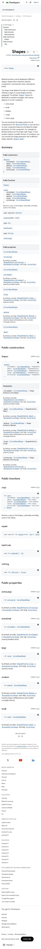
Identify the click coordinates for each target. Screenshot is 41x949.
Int (9, 223)
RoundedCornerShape (11, 264)
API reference (8, 10)
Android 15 (5, 850)
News (3, 783)
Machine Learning (7, 801)
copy (5, 190)
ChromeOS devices (8, 829)
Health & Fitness (6, 804)
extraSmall (8, 275)
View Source (33, 58)
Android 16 (5, 847)
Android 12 (5, 859)
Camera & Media (7, 808)
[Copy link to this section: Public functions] (22, 479)
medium (6, 312)
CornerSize (31, 264)
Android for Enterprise (9, 774)
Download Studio (7, 880)
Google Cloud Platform (9, 924)
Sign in (36, 2)
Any (16, 218)
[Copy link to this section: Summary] (14, 147)
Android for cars (7, 832)
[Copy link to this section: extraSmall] (13, 619)
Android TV (5, 835)
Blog (3, 786)
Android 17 (5, 843)
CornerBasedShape (23, 162)
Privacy (4, 811)
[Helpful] (14, 20)
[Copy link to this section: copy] (8, 487)
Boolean (19, 213)
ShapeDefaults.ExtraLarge (14, 262)
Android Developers (7, 16)
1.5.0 (38, 60)
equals (6, 218)
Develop (18, 16)
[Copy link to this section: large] (8, 648)
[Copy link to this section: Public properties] (24, 583)
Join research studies (8, 902)
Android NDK (6, 884)
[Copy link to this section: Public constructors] (26, 348)
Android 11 (5, 863)
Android (4, 771)
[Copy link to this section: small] (8, 709)
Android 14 (5, 853)
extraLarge (8, 257)
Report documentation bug (10, 895)
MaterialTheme (21, 125)
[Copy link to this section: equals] (9, 526)
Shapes (11, 68)
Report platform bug (8, 892)
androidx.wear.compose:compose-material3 (25, 55)
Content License (22, 746)
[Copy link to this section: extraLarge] (14, 592)
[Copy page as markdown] (34, 52)
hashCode (7, 228)
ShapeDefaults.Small (25, 336)
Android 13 (5, 856)
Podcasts (4, 790)
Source (4, 780)
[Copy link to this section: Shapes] (10, 357)
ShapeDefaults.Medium (25, 316)
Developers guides (7, 874)
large (6, 294)
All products (6, 927)
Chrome (4, 917)
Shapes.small (19, 139)
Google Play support (8, 898)
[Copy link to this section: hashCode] (13, 545)
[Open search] (26, 2)
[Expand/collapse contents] (13, 25)
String (10, 233)
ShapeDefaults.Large (25, 298)
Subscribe (27, 939)
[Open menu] (3, 2)
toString (7, 238)
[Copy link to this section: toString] (11, 564)
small (6, 332)
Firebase (4, 921)
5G (3, 814)
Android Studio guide (8, 871)
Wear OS (4, 825)
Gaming (4, 798)
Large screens (6, 822)
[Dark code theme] (38, 66)
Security (4, 777)
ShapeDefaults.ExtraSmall (14, 280)
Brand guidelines (20, 934)
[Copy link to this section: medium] (11, 677)
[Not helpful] (17, 20)
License (10, 934)
